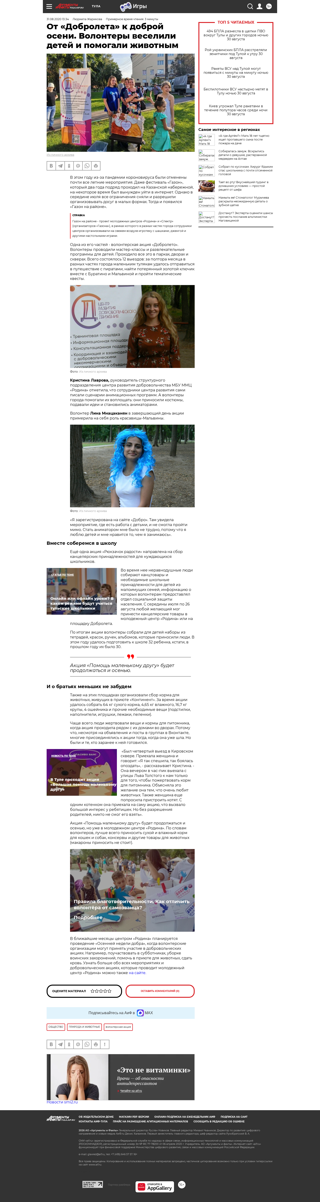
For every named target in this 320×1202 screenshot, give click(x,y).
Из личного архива (60, 154)
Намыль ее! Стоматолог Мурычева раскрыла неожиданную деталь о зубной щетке (244, 201)
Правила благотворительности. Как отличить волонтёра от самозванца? (132, 904)
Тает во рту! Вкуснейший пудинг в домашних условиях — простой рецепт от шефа (243, 185)
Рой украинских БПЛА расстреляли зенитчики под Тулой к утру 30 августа (236, 54)
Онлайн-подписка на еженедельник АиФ (184, 1116)
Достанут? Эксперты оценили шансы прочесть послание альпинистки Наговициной (246, 216)
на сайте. (137, 973)
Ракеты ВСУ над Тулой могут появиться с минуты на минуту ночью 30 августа (236, 73)
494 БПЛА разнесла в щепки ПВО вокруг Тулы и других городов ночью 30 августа (236, 35)
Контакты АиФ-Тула (93, 1121)
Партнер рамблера (119, 1184)
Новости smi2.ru (62, 1102)
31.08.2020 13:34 (58, 19)
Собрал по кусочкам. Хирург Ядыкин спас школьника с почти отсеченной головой (246, 170)
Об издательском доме (96, 1116)
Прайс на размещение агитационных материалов (150, 1121)
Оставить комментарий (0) (160, 991)
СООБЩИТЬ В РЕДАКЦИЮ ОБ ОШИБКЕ (219, 1121)
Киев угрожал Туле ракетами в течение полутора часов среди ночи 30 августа (236, 110)
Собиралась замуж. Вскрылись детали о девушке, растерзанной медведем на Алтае (243, 154)
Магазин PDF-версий (134, 1116)
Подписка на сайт (234, 1116)
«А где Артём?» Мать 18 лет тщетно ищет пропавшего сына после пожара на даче (244, 139)
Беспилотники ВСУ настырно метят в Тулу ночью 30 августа (236, 91)
